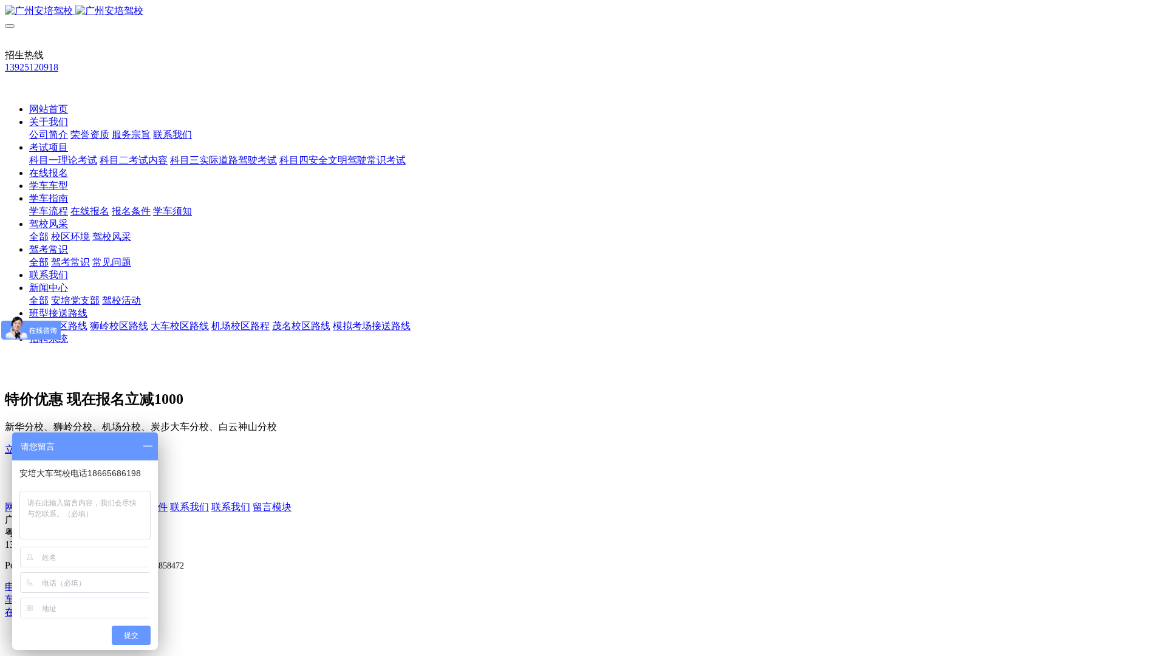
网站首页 (48, 109)
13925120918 (31, 67)
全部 (39, 236)
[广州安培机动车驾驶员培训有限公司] (583, 11)
